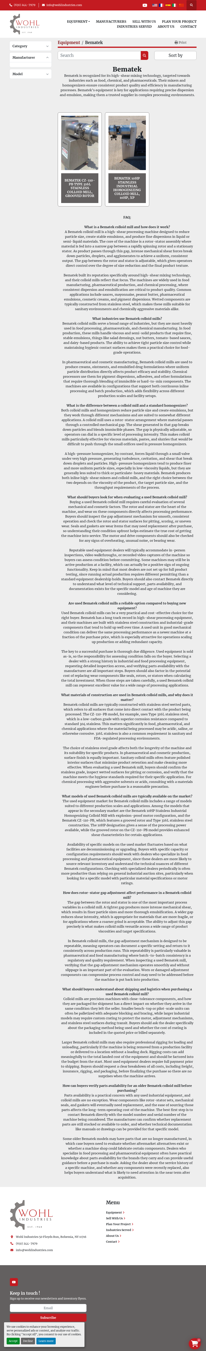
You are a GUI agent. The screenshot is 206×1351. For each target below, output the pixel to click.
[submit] (144, 55)
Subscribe (48, 1318)
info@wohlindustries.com (64, 5)
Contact (188, 27)
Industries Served (134, 27)
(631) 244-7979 (24, 5)
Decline (28, 1341)
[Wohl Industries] (31, 1215)
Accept (13, 1341)
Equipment (77, 21)
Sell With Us (144, 21)
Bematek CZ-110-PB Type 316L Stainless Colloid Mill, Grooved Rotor (80, 188)
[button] (78, 21)
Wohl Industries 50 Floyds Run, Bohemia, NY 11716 (51, 1237)
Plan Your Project (179, 21)
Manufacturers (111, 21)
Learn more (46, 1341)
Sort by (175, 55)
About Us (166, 27)
